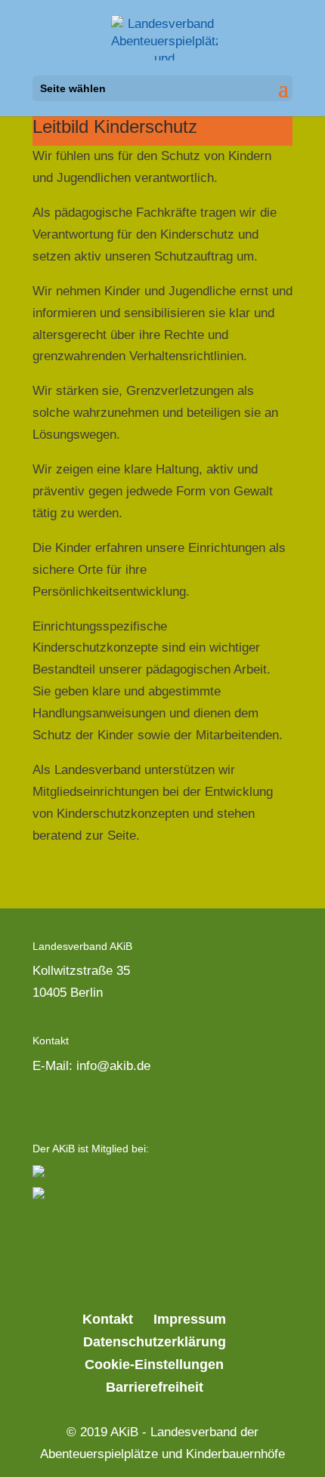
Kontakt (107, 1319)
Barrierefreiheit (154, 1387)
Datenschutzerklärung (154, 1341)
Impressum (189, 1319)
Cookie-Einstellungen (154, 1364)
